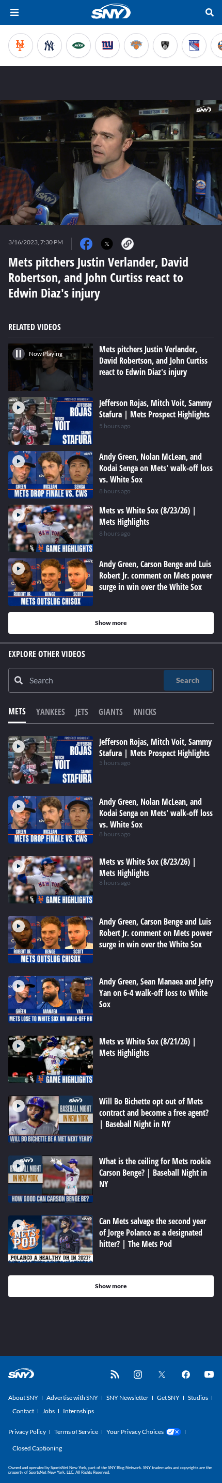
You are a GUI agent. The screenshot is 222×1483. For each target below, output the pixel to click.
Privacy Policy (27, 1431)
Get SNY (168, 1397)
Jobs (48, 1411)
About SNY (23, 1397)
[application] (111, 162)
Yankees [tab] (50, 711)
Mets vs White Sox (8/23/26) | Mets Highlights (147, 867)
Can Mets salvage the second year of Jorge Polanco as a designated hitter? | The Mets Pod (152, 1232)
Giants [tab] (111, 711)
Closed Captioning (37, 1448)
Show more (111, 623)
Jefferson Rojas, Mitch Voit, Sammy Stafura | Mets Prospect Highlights (155, 747)
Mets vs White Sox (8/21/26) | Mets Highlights (147, 1047)
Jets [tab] (81, 711)
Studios (198, 1397)
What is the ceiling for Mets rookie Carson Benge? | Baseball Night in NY (155, 1173)
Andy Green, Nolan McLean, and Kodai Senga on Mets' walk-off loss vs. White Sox (156, 813)
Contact (23, 1411)
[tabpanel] (111, 1016)
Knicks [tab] (144, 711)
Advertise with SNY (72, 1397)
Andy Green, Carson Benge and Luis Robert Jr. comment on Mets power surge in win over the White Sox (155, 933)
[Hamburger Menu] (14, 12)
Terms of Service (76, 1431)
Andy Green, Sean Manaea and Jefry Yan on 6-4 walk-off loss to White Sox (156, 993)
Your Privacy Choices (135, 1431)
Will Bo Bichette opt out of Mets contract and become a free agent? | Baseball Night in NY (154, 1113)
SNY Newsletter (127, 1397)
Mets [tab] (17, 711)
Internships (78, 1411)
